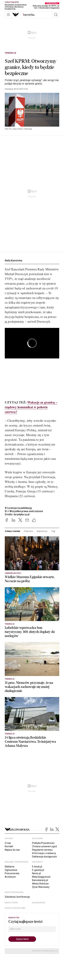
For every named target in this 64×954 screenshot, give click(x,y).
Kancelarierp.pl (40, 880)
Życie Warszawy (40, 887)
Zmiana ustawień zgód (44, 846)
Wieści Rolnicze (40, 883)
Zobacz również (12, 531)
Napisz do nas (12, 849)
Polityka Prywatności (43, 843)
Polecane (28, 531)
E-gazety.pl (38, 870)
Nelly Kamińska (13, 260)
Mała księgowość (41, 876)
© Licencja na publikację (18, 508)
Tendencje (10, 53)
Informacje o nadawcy (44, 853)
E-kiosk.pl (37, 866)
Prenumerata (12, 873)
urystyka (28, 14)
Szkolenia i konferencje (17, 896)
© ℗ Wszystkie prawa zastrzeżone (24, 511)
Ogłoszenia (11, 870)
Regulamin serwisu (42, 849)
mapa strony (11, 903)
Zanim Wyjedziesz (13, 573)
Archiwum (10, 876)
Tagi (53, 531)
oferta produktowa (15, 908)
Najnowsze (42, 531)
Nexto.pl (36, 873)
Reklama (9, 866)
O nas (8, 843)
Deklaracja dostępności (44, 856)
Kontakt (9, 846)
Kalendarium (38, 903)
